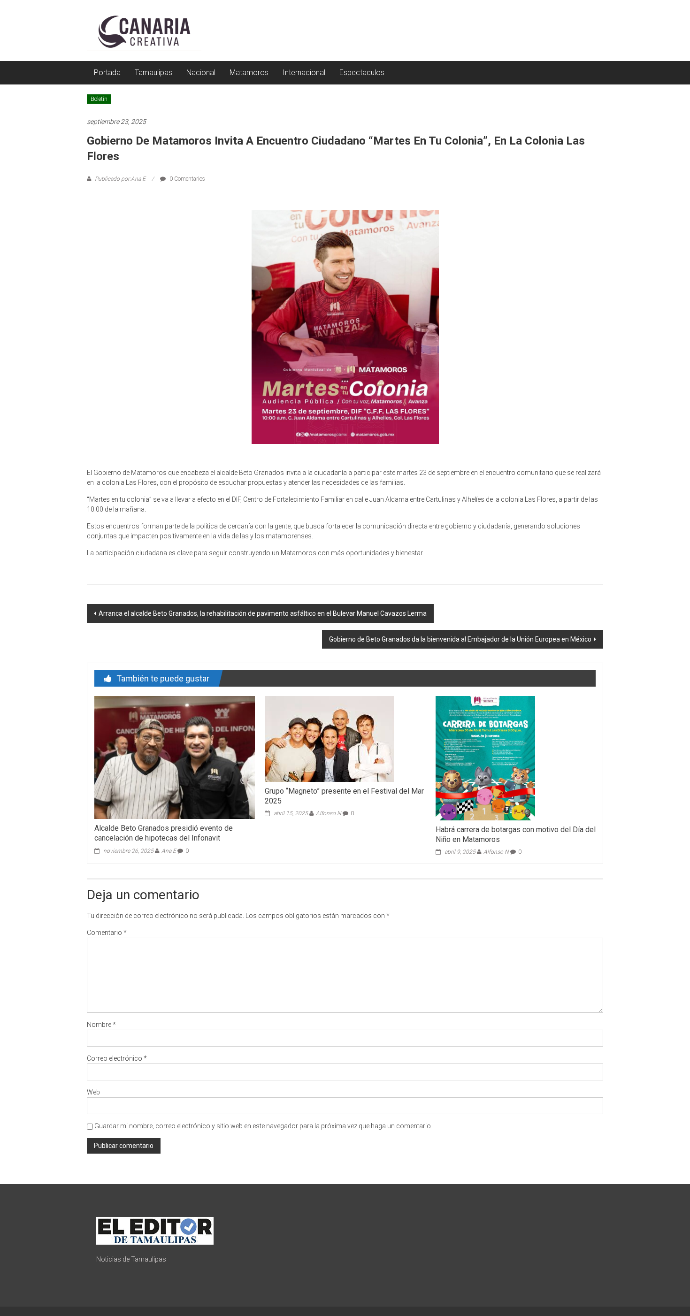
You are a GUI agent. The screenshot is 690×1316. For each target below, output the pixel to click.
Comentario (107, 932)
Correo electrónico (117, 1058)
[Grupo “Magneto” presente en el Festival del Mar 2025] (329, 738)
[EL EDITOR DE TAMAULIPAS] (155, 1230)
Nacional (200, 72)
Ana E (168, 851)
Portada (107, 72)
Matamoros (249, 72)
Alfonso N (328, 813)
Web (93, 1092)
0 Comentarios (186, 179)
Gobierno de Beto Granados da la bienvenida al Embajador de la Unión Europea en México (460, 639)
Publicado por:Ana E (120, 179)
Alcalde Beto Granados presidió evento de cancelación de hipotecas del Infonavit (163, 833)
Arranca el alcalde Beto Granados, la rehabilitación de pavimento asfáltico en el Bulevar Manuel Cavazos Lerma (263, 613)
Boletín (99, 99)
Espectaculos (361, 72)
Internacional (304, 72)
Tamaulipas (153, 72)
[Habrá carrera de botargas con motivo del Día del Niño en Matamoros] (485, 757)
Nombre (101, 1024)
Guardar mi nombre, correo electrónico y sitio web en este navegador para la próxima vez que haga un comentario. (263, 1126)
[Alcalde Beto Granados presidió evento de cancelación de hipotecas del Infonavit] (174, 757)
